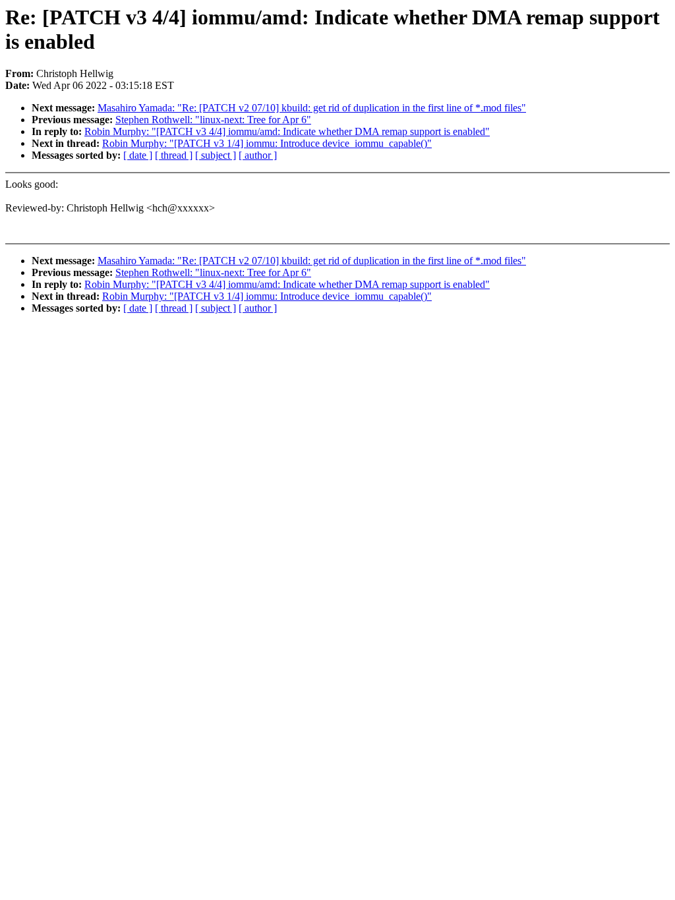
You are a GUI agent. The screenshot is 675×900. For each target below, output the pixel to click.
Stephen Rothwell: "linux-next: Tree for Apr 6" (213, 119)
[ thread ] (173, 155)
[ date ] (137, 155)
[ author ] (258, 155)
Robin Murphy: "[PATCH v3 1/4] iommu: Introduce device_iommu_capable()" (267, 143)
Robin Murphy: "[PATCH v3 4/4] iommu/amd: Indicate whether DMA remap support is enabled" (287, 131)
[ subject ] (215, 155)
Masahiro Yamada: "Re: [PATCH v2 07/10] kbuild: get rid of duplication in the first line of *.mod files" (312, 107)
